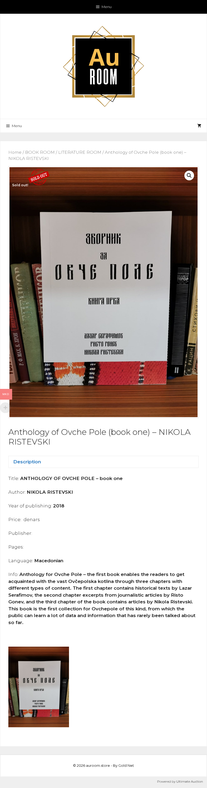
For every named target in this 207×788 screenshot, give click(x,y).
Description (27, 461)
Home (15, 152)
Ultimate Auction (189, 781)
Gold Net (126, 765)
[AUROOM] (103, 66)
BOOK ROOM (40, 152)
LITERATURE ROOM (79, 152)
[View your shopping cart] (199, 125)
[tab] (103, 462)
